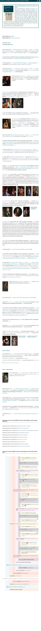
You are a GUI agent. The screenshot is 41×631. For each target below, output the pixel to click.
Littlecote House (32, 142)
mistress (20, 319)
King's (14, 121)
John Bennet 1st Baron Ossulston (21, 68)
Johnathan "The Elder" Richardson (21, 281)
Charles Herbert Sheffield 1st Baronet (20, 325)
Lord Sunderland (33, 118)
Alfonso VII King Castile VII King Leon (23, 446)
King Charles (36, 240)
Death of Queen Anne (7, 369)
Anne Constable (33, 533)
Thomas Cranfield (24, 581)
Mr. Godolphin (18, 124)
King (17, 224)
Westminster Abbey (19, 77)
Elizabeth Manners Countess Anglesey (22, 268)
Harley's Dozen (6, 350)
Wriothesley (34, 156)
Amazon (9, 25)
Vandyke (33, 180)
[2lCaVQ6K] (29, 581)
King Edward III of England (22, 437)
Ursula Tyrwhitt (24, 555)
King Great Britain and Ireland (19, 375)
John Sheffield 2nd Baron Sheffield (30, 470)
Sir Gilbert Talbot (12, 96)
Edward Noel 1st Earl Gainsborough (16, 156)
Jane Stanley (32, 466)
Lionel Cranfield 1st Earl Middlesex (17, 52)
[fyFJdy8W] (27, 543)
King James (33, 175)
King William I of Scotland (22, 439)
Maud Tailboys (30, 548)
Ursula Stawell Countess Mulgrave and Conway (21, 249)
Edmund (5, 407)
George (34, 374)
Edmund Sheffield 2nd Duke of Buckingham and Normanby (24, 397)
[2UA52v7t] (37, 533)
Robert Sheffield (33, 457)
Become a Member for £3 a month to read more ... (11, 362)
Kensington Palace (21, 374)
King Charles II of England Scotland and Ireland (19, 114)
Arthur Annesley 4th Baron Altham (21, 168)
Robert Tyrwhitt (30, 529)
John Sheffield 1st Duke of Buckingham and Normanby (12, 578)
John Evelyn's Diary (6, 92)
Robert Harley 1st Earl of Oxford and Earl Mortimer (12, 355)
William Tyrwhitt (33, 526)
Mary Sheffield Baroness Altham (16, 165)
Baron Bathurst (25, 358)
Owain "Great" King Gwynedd (23, 428)
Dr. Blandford (29, 93)
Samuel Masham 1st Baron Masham (12, 331)
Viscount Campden (21, 158)
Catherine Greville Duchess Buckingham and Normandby (23, 159)
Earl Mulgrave (10, 64)
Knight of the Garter (6, 114)
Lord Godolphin (10, 181)
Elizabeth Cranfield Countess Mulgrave (24, 58)
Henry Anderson (30, 567)
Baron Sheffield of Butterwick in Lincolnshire (23, 64)
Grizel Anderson (18, 575)
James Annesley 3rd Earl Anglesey (15, 262)
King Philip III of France (21, 441)
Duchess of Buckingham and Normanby (23, 310)
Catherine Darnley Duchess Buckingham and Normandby (13, 309)
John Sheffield (17, 523)
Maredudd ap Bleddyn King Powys (23, 432)
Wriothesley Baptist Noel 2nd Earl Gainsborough (21, 149)
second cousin (30, 374)
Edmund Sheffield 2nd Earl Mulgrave (20, 49)
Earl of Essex (21, 123)
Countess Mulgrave (31, 51)
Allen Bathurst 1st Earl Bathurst (8, 358)
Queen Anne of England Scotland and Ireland (20, 332)
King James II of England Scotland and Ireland (23, 265)
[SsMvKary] (26, 475)
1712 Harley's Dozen (6, 42)
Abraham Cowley (22, 76)
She (22, 51)
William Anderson (27, 570)
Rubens (36, 180)
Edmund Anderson (24, 573)
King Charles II (15, 223)
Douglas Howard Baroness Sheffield (31, 508)
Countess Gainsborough (6, 161)
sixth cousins (34, 258)
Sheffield (12, 36)
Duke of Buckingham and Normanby (23, 407)
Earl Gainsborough (12, 158)
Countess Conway (29, 136)
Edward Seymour (33, 177)
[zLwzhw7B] (28, 495)
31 (6, 312)
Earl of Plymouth (28, 121)
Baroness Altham (26, 390)
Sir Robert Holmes (22, 96)
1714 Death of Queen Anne (7, 44)
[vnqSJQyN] (36, 466)
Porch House (32, 76)
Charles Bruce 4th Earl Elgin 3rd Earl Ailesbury (11, 360)
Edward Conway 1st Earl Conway (16, 134)
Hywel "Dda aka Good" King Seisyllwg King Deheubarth (28, 430)
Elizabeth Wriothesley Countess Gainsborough (25, 152)
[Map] (23, 77)
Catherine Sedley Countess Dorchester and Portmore (16, 266)
